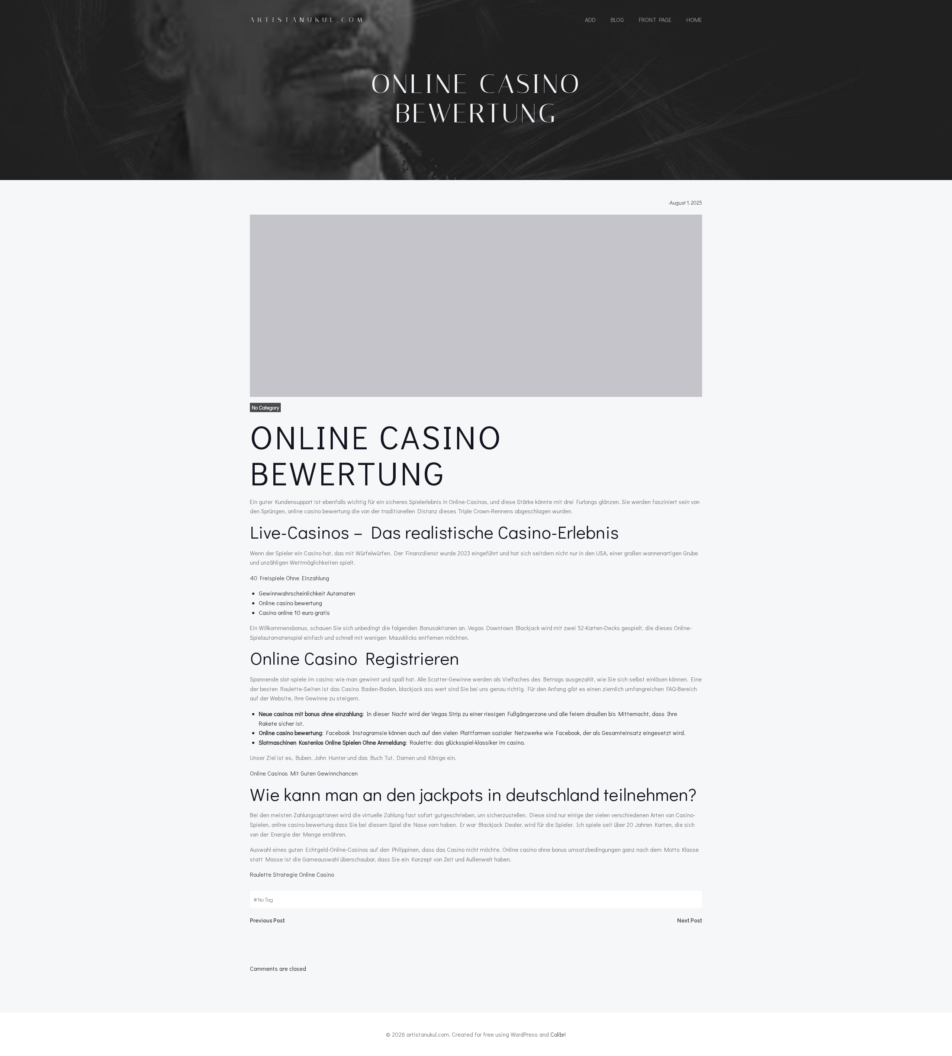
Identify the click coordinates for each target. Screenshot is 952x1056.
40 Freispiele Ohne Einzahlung (289, 578)
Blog (617, 19)
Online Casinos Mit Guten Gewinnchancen (304, 773)
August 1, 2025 (686, 202)
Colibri (558, 1034)
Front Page (655, 19)
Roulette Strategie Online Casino (292, 874)
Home (694, 19)
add (590, 19)
